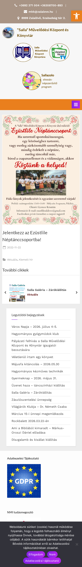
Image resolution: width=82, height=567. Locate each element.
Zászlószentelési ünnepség (32, 399)
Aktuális (12, 259)
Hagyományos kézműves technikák (37, 371)
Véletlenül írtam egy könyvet (32, 357)
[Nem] (77, 544)
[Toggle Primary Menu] (76, 105)
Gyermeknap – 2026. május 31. (34, 378)
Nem (52, 554)
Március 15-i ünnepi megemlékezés (37, 413)
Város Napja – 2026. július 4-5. (34, 326)
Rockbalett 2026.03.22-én (30, 421)
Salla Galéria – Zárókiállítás (46, 289)
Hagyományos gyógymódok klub (35, 333)
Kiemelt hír (26, 259)
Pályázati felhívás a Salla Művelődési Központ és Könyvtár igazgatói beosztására (38, 345)
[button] (76, 16)
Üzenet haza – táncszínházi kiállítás (38, 385)
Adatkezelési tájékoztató (42, 560)
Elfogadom (36, 554)
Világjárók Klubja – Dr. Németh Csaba (39, 406)
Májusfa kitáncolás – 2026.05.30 (35, 364)
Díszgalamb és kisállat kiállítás (34, 439)
